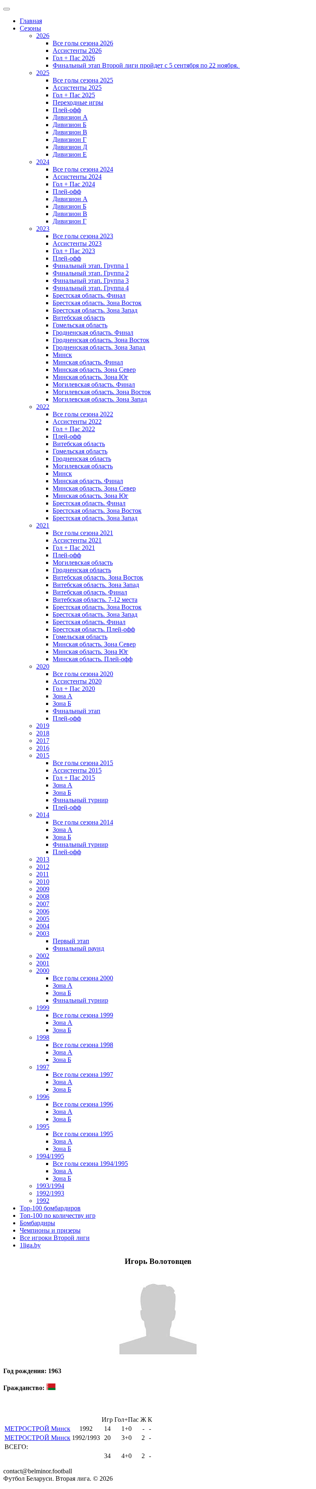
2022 (42, 406)
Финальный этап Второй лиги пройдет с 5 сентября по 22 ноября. (146, 65)
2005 (42, 918)
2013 (42, 859)
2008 (42, 896)
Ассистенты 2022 (77, 421)
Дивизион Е (70, 154)
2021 (42, 525)
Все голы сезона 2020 (83, 673)
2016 (42, 748)
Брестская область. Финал (89, 295)
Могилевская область (83, 466)
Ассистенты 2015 (77, 770)
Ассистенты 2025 (77, 87)
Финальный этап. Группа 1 (91, 265)
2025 (42, 72)
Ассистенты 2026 (77, 50)
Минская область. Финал (88, 362)
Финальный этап (76, 710)
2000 (42, 970)
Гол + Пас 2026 (74, 57)
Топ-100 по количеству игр (57, 1215)
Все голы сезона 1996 (83, 1104)
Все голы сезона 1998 (83, 1044)
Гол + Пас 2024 (74, 184)
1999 (42, 1007)
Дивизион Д (70, 146)
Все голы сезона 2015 (83, 762)
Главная (31, 20)
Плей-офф (67, 109)
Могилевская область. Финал (94, 384)
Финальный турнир (80, 799)
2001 (42, 963)
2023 (42, 228)
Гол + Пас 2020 (74, 688)
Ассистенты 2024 (77, 176)
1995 (42, 1126)
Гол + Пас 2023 (74, 250)
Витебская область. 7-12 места (95, 599)
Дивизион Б (69, 124)
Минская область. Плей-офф (92, 658)
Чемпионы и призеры (50, 1230)
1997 (42, 1067)
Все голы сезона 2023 (83, 236)
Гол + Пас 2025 (74, 95)
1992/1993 (50, 1193)
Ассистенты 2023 (77, 243)
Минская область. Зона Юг (90, 376)
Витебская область (79, 317)
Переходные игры (78, 102)
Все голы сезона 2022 (83, 414)
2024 (42, 161)
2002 (42, 955)
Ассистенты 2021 (77, 540)
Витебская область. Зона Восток (98, 577)
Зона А (62, 696)
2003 (42, 933)
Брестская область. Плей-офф (94, 629)
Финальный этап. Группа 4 (91, 287)
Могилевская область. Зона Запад (100, 399)
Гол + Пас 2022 (74, 428)
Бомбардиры (37, 1222)
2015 (42, 755)
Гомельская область (80, 325)
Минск (62, 354)
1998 (42, 1037)
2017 (42, 740)
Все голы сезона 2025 (83, 80)
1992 (42, 1200)
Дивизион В (70, 132)
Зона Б (62, 703)
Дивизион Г (69, 139)
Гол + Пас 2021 (74, 547)
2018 (42, 733)
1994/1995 (50, 1156)
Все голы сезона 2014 (83, 822)
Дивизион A (70, 117)
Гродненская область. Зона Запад (99, 347)
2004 (42, 926)
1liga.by (30, 1245)
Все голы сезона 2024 (83, 169)
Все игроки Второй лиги (55, 1237)
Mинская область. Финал (88, 480)
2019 (42, 725)
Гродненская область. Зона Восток (101, 339)
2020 (42, 666)
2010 (42, 881)
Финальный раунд (78, 948)
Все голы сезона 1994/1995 (90, 1163)
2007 (42, 903)
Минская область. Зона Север (94, 369)
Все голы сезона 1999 (83, 1015)
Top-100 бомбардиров (50, 1208)
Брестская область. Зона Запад (95, 310)
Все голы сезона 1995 (83, 1133)
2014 (42, 814)
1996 (42, 1096)
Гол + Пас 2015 (74, 777)
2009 (42, 888)
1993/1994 (50, 1185)
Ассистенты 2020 (77, 681)
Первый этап (71, 940)
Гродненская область (82, 458)
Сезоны (30, 28)
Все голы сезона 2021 (83, 532)
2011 (42, 874)
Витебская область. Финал (90, 592)
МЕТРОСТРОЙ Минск (37, 1428)
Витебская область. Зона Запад (96, 584)
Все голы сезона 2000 (83, 978)
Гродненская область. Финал (93, 332)
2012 (42, 866)
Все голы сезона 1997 (83, 1074)
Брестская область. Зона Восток (97, 302)
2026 (42, 35)
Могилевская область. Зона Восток (102, 391)
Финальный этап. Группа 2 (91, 273)
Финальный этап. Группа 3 (91, 280)
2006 (42, 911)
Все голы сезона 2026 (83, 43)
